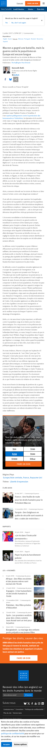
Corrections (19, 709)
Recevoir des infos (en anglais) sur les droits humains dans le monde (22, 688)
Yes (6, 22)
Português (27, 39)
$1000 (14, 458)
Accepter (6, 744)
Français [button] (20, 3)
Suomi (10, 39)
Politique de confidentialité (34, 709)
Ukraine (30, 9)
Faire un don (32, 3)
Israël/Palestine (18, 9)
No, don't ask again (18, 22)
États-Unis (40, 9)
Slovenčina (40, 39)
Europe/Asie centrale (12, 477)
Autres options (20, 744)
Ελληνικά (20, 39)
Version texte (17, 713)
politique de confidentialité (12, 733)
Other (32, 458)
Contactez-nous (8, 709)
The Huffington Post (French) (20, 62)
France (26, 477)
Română (33, 39)
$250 (14, 453)
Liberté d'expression (19, 481)
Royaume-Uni (36, 477)
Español (5, 41)
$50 (14, 449)
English (5, 39)
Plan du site (7, 713)
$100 (32, 449)
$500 (32, 453)
